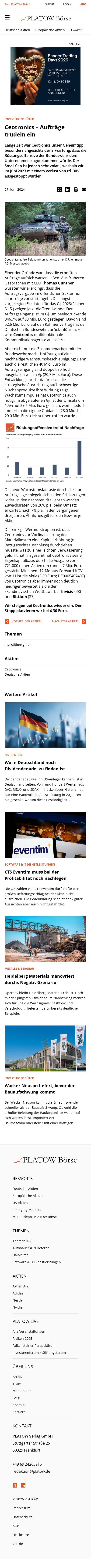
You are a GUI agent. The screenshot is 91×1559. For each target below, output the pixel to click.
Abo (83, 4)
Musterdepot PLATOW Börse (35, 1217)
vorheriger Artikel (27, 621)
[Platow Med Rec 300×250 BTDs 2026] (45, 76)
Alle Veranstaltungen (29, 1331)
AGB (16, 1526)
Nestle (18, 1300)
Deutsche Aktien (17, 30)
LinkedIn (23, 1485)
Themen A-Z (22, 1241)
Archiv (17, 1376)
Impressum (21, 1508)
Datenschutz (22, 1517)
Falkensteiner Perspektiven (34, 1345)
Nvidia (18, 1307)
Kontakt (18, 1405)
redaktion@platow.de (31, 1471)
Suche (50, 4)
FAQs (17, 1398)
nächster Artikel (65, 621)
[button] (59, 189)
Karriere (19, 1412)
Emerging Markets (27, 1209)
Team (17, 1383)
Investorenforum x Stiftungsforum (39, 1352)
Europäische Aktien (50, 30)
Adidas (18, 1293)
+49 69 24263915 (27, 1464)
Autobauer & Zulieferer (31, 1248)
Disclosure (21, 1535)
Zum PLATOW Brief (17, 4)
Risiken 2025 (22, 1338)
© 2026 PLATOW (25, 1499)
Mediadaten (22, 1391)
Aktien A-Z (20, 1286)
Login (67, 4)
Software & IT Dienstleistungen (37, 1262)
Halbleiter (20, 1255)
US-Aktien (77, 30)
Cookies (18, 1543)
